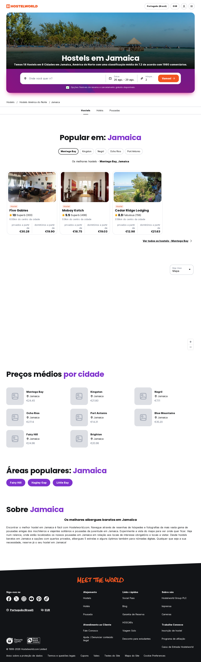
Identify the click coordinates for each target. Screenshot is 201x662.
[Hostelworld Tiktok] (46, 598)
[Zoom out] (190, 347)
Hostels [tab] (85, 110)
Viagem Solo (129, 630)
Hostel (14, 206)
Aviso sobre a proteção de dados (24, 655)
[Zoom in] (190, 341)
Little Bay (63, 482)
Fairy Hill (16, 482)
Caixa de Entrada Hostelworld (177, 647)
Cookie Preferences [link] (154, 655)
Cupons (85, 655)
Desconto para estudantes (136, 638)
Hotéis (86, 606)
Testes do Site (112, 655)
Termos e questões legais (61, 655)
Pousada (87, 614)
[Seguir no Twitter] (16, 598)
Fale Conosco (90, 630)
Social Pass (128, 598)
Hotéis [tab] (100, 110)
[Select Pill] (184, 6)
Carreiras (166, 614)
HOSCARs (127, 622)
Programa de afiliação (173, 638)
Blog (124, 606)
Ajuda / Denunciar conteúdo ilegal (98, 639)
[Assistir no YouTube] (31, 598)
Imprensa (166, 606)
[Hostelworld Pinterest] (38, 598)
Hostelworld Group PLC (174, 598)
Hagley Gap (39, 482)
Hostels (87, 598)
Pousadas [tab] (115, 110)
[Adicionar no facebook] (8, 598)
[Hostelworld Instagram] (23, 598)
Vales (96, 655)
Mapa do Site (132, 655)
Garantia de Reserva (133, 614)
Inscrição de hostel (172, 630)
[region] (100, 307)
